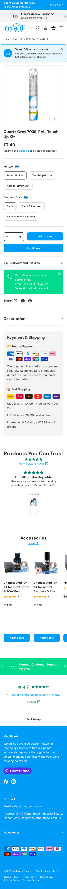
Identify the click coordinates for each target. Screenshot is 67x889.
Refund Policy (46, 876)
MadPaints (17, 871)
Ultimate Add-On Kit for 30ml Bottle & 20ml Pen (16, 587)
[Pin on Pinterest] (30, 300)
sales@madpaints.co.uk (27, 806)
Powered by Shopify (33, 871)
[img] (33, 459)
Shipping (24, 150)
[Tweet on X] (15, 300)
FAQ (16, 876)
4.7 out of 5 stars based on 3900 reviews (33, 695)
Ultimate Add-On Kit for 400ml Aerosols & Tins (46, 587)
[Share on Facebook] (22, 300)
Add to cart (45, 236)
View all (33, 543)
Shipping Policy (11, 880)
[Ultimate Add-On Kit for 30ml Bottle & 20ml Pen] (17, 564)
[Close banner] (62, 49)
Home (6, 39)
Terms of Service (31, 880)
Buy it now (33, 248)
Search (7, 876)
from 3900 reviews (31, 464)
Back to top (33, 719)
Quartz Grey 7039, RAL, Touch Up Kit (31, 39)
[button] (30, 511)
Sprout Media (51, 871)
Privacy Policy (29, 876)
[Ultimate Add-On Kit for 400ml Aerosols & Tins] (47, 564)
